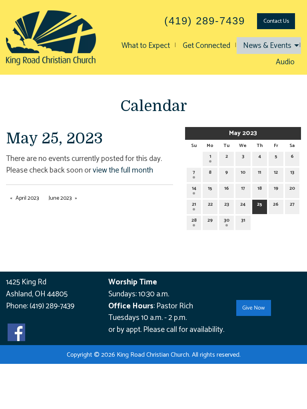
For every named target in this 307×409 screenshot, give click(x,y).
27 (292, 204)
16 (226, 188)
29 (210, 220)
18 (259, 188)
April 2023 (27, 198)
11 (259, 172)
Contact (276, 21)
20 (292, 188)
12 (276, 172)
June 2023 (60, 198)
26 (276, 204)
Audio (285, 62)
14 (194, 188)
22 (210, 204)
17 (243, 188)
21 (194, 204)
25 (259, 204)
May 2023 (243, 133)
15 (210, 188)
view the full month (123, 170)
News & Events (267, 46)
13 (292, 172)
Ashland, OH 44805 (37, 294)
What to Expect (146, 46)
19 (276, 188)
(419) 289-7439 (52, 306)
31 (243, 220)
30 (226, 220)
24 (242, 204)
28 (194, 220)
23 (226, 204)
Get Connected (206, 46)
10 (243, 172)
